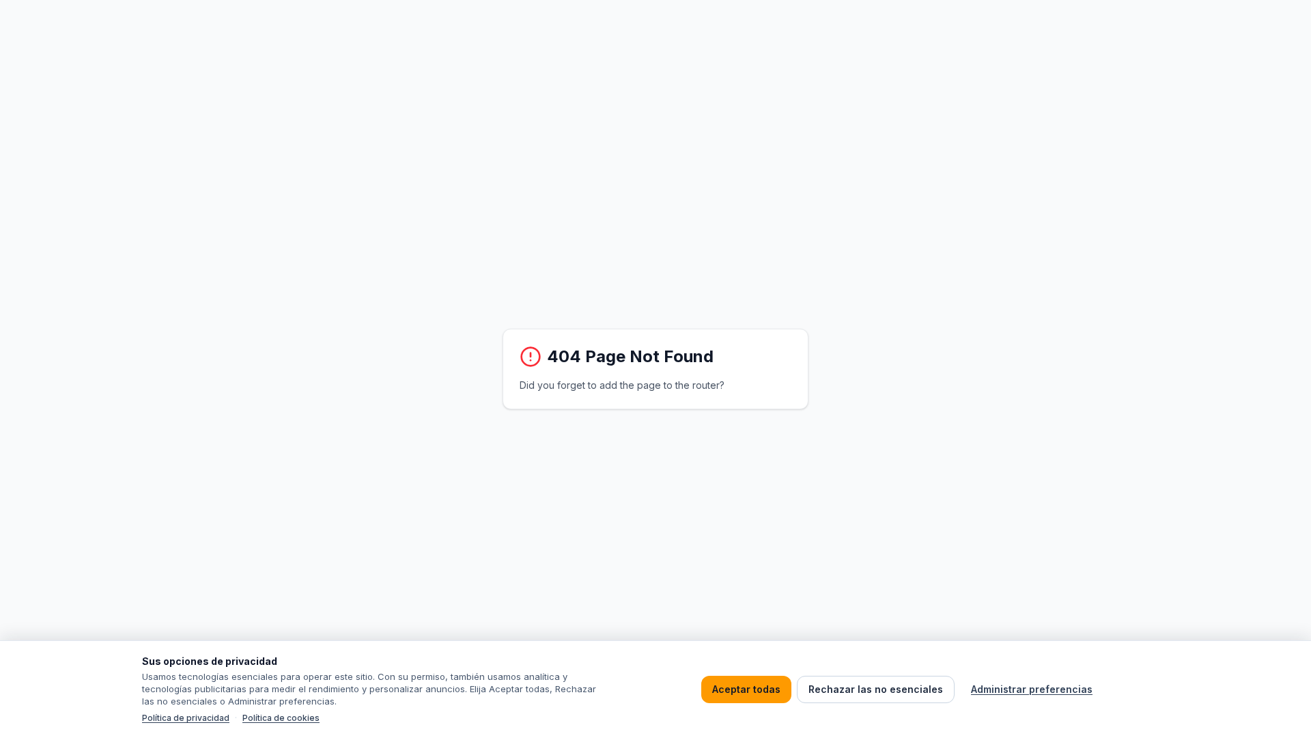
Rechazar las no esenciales (875, 689)
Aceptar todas (746, 689)
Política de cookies (281, 718)
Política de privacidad (185, 718)
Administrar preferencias (1031, 689)
